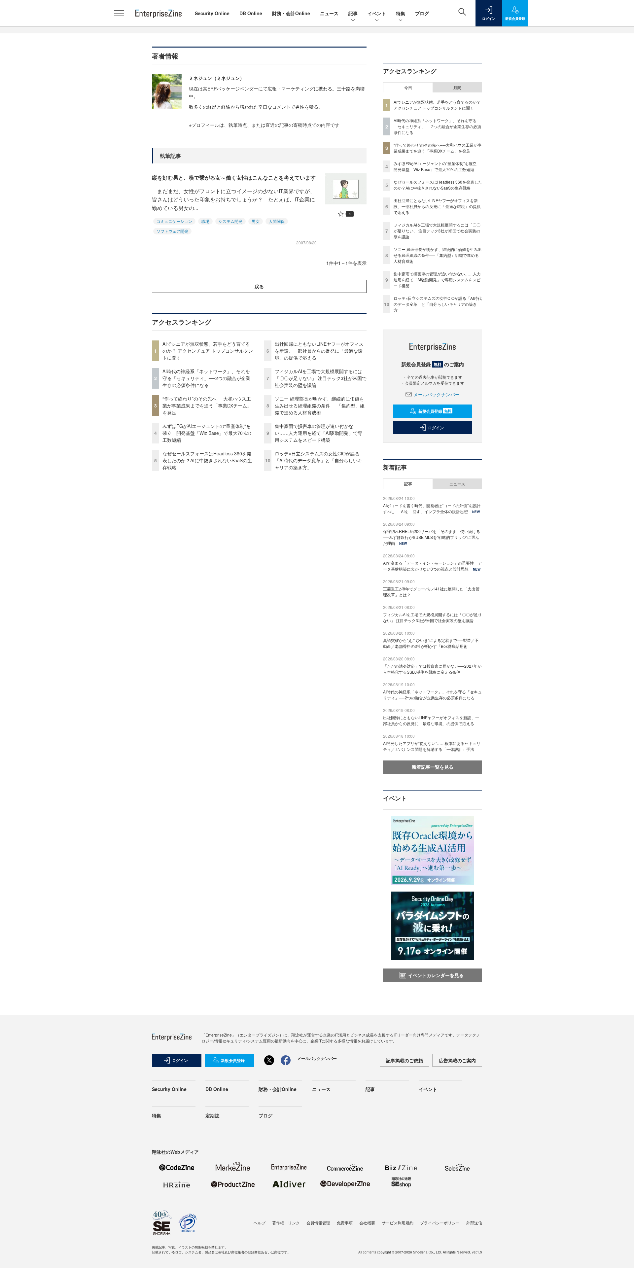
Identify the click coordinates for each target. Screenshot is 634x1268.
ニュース (329, 13)
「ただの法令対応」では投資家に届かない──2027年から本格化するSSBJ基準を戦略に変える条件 (432, 669)
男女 (256, 221)
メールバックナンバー (436, 394)
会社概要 (367, 1222)
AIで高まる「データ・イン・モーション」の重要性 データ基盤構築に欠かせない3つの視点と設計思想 (432, 566)
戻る (259, 286)
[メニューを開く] (119, 13)
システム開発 (230, 221)
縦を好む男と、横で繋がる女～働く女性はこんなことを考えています (234, 177)
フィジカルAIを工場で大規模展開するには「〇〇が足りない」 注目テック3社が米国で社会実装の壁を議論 (321, 378)
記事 (353, 13)
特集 (400, 13)
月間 (457, 87)
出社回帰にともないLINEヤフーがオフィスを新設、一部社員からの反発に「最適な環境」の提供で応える (319, 350)
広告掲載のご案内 (457, 1060)
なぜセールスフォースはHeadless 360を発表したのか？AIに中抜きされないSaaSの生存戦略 (207, 460)
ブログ (422, 13)
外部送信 (474, 1222)
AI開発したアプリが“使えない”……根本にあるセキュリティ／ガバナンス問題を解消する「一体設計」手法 (431, 746)
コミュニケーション (174, 221)
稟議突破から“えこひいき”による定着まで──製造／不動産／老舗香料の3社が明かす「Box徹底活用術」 (431, 643)
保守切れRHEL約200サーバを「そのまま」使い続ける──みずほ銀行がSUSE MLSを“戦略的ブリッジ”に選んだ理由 (431, 537)
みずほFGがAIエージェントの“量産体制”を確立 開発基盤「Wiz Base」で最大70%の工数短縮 (206, 433)
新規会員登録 (434, 411)
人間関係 (277, 221)
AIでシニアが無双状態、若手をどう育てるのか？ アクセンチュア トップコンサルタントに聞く (207, 350)
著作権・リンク (286, 1222)
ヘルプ (259, 1222)
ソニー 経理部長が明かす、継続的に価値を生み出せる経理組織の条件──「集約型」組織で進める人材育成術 (320, 405)
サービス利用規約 (397, 1222)
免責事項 (345, 1222)
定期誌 (212, 1115)
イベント (377, 13)
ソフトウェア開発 (172, 231)
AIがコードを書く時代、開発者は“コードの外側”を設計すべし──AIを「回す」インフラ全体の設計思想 (431, 508)
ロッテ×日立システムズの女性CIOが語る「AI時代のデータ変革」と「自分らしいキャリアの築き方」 (318, 460)
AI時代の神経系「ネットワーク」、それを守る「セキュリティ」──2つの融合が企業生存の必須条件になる (206, 378)
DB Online (250, 13)
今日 (408, 87)
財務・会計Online (291, 13)
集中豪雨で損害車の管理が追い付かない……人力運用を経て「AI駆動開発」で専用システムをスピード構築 (318, 433)
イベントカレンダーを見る (436, 975)
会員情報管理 (318, 1222)
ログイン (436, 428)
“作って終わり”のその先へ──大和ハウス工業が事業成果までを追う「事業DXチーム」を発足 (207, 405)
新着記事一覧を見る (432, 766)
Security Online (212, 13)
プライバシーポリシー (440, 1222)
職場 (205, 221)
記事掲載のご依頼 (404, 1060)
